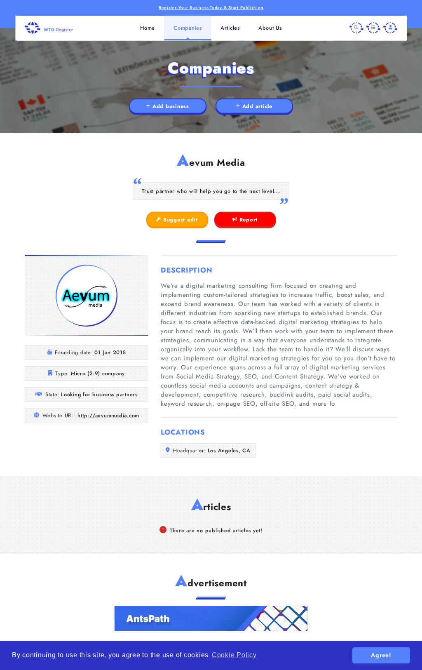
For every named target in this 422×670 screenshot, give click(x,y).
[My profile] (390, 28)
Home (147, 28)
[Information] (373, 28)
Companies (187, 28)
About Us (270, 28)
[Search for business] (356, 28)
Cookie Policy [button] (234, 654)
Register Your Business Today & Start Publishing (211, 8)
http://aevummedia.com (108, 415)
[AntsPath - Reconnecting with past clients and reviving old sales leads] (211, 618)
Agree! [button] (381, 655)
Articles (230, 28)
